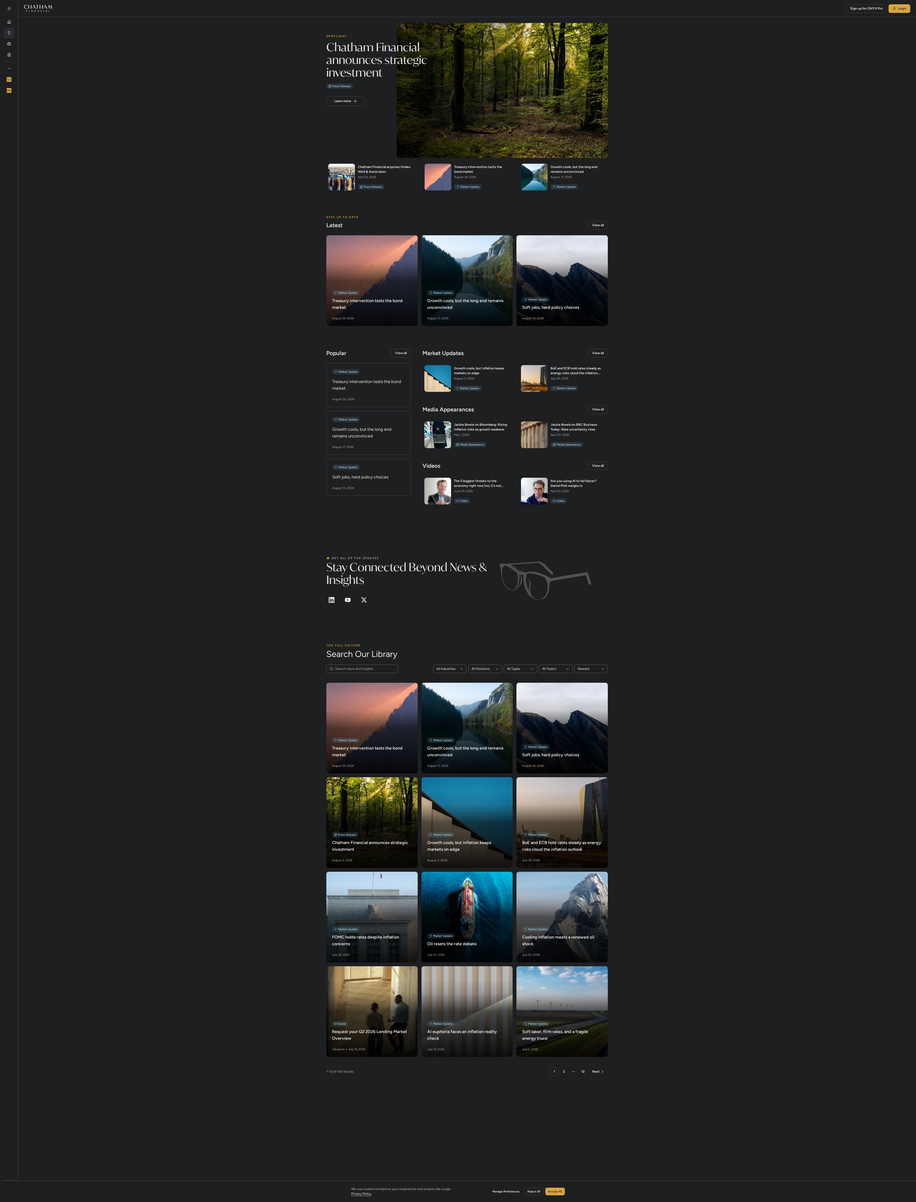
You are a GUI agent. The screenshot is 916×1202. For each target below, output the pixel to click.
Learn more (342, 101)
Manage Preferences (506, 1191)
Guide (342, 1023)
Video (464, 501)
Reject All (533, 1191)
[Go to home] (38, 8)
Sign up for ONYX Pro (866, 8)
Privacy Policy (361, 1194)
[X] (364, 600)
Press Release (341, 86)
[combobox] (450, 669)
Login (902, 8)
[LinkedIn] (331, 600)
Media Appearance (472, 444)
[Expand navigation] (9, 8)
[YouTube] (348, 600)
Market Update (469, 187)
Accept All (555, 1191)
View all (598, 225)
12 (583, 1072)
